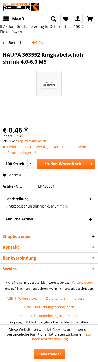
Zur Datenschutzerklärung (61, 336)
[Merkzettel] (65, 19)
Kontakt (74, 315)
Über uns (25, 315)
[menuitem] (13, 19)
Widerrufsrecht (29, 298)
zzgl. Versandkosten (32, 141)
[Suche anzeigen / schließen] (53, 19)
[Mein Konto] (78, 19)
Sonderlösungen (49, 315)
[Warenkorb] (90, 19)
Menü (18, 19)
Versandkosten (82, 282)
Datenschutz (55, 298)
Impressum (79, 298)
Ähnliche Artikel (19, 219)
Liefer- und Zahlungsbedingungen (49, 307)
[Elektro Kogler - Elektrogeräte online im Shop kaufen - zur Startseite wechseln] (21, 7)
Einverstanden (49, 354)
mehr (63, 206)
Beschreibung (17, 198)
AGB (10, 298)
